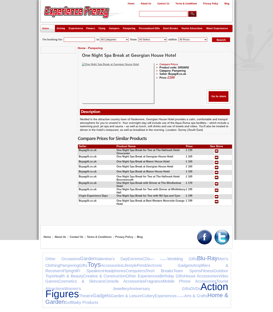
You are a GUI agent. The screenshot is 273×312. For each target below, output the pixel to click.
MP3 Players (158, 259)
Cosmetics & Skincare (81, 281)
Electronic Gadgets (169, 265)
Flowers (90, 28)
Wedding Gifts (182, 259)
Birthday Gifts (171, 276)
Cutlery (148, 296)
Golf (68, 302)
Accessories (111, 265)
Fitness (207, 271)
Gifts (83, 265)
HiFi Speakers (88, 271)
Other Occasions (62, 259)
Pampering (129, 28)
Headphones (114, 271)
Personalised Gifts (149, 28)
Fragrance (154, 281)
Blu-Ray (207, 258)
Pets (141, 265)
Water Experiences (217, 28)
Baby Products (85, 302)
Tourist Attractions (191, 28)
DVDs (195, 288)
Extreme (135, 259)
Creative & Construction (104, 276)
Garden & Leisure (126, 296)
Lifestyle (129, 265)
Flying (102, 28)
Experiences (76, 28)
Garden (88, 258)
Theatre (86, 296)
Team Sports (187, 271)
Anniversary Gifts (159, 288)
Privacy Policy (210, 3)
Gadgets (102, 295)
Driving (61, 28)
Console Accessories (124, 281)
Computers (135, 271)
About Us (146, 3)
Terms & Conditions (186, 3)
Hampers (114, 28)
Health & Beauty (68, 276)
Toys (94, 264)
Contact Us (163, 3)
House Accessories (201, 276)
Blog (226, 3)
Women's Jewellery (96, 288)
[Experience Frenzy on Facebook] (204, 243)
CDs (146, 259)
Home (131, 3)
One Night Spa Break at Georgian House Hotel (129, 55)
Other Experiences (142, 276)
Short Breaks (170, 28)
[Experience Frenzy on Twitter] (221, 243)
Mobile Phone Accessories (189, 281)
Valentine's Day (112, 259)
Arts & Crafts (195, 296)
